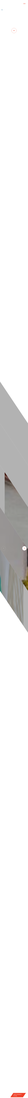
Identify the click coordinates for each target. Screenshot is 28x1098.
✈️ (2, 9)
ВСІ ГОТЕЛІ (8, 9)
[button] (3, 548)
